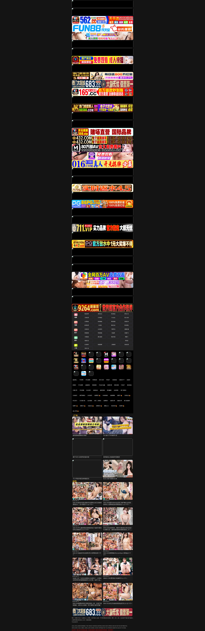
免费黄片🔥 (99, 406)
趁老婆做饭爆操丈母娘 (80, 435)
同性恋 (126, 340)
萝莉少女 (127, 314)
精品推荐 (87, 314)
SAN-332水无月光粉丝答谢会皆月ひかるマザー (117, 603)
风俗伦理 (127, 344)
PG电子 (108, 380)
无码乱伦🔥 (127, 395)
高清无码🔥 (114, 406)
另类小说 (87, 348)
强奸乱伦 (100, 314)
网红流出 (113, 325)
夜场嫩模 (109, 390)
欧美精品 (113, 314)
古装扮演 (87, 329)
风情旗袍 (87, 333)
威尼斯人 (75, 380)
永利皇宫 (90, 395)
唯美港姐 (113, 321)
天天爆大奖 (82, 400)
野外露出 (127, 325)
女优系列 (100, 329)
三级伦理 (87, 317)
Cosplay (113, 317)
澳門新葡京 (82, 395)
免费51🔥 (119, 395)
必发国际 (116, 390)
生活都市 (87, 344)
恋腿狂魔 (127, 329)
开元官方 (75, 400)
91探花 (100, 325)
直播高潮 (109, 385)
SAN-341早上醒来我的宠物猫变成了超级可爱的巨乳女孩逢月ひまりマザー (87, 528)
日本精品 (100, 317)
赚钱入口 (106, 406)
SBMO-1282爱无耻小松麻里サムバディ (115, 578)
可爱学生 (113, 329)
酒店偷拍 (129, 385)
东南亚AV (126, 321)
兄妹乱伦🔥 (91, 406)
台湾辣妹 (87, 321)
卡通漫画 (87, 337)
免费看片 (106, 400)
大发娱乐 (75, 395)
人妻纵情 (113, 344)
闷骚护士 (127, 333)
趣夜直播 (102, 390)
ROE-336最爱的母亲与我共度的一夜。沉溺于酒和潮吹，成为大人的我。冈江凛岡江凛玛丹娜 (87, 604)
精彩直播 (116, 385)
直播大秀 (119, 400)
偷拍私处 (95, 390)
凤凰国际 (94, 385)
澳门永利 (101, 380)
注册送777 (121, 380)
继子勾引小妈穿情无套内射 (81, 457)
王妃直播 (82, 390)
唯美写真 (113, 337)
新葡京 (74, 385)
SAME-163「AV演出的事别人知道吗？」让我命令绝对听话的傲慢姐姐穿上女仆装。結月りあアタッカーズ (87, 580)
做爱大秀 (112, 400)
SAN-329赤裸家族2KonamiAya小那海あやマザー (117, 554)
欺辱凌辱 (87, 325)
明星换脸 (100, 333)
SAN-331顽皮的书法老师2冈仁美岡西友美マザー (87, 554)
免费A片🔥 (83, 406)
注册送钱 (114, 380)
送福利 (128, 380)
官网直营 (94, 380)
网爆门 (126, 337)
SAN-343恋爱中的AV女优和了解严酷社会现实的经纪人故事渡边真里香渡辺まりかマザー (117, 503)
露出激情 (100, 337)
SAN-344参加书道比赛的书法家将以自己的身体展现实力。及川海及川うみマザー (87, 503)
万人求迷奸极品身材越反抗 (81, 478)
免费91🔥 (75, 406)
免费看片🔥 (97, 395)
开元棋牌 (88, 380)
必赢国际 (87, 385)
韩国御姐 (100, 321)
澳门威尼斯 (127, 400)
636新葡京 (105, 395)
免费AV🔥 (121, 406)
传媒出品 (87, 340)
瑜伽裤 (113, 333)
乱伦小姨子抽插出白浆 (110, 478)
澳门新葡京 (123, 390)
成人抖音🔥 (76, 411)
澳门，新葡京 (97, 400)
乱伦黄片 (88, 390)
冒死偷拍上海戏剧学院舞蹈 (111, 457)
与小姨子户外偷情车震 (110, 435)
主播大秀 (75, 390)
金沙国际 (90, 400)
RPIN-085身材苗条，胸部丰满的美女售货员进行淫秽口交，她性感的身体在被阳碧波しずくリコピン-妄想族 (117, 529)
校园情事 (100, 344)
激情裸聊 (112, 395)
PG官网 (81, 380)
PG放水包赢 (102, 385)
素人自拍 (127, 317)
